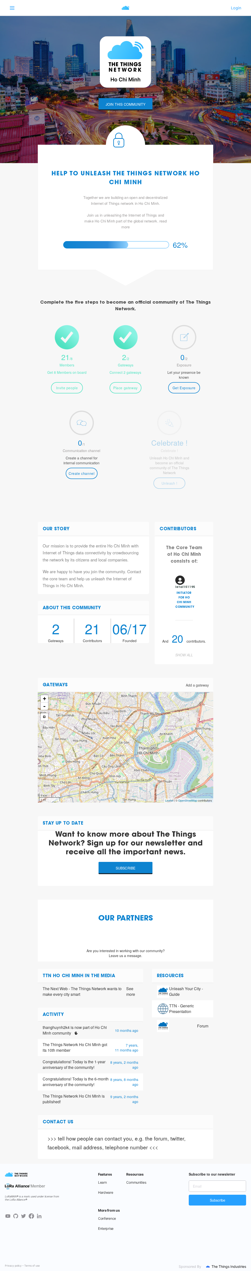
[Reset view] (44, 717)
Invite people (67, 387)
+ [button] (44, 699)
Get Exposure (184, 387)
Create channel (81, 473)
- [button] (44, 706)
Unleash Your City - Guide (186, 991)
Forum (202, 1026)
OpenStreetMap (187, 800)
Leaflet (169, 800)
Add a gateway (197, 685)
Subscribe (126, 868)
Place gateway (125, 387)
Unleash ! (169, 483)
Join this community (126, 104)
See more (130, 991)
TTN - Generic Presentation (181, 1008)
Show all (184, 654)
